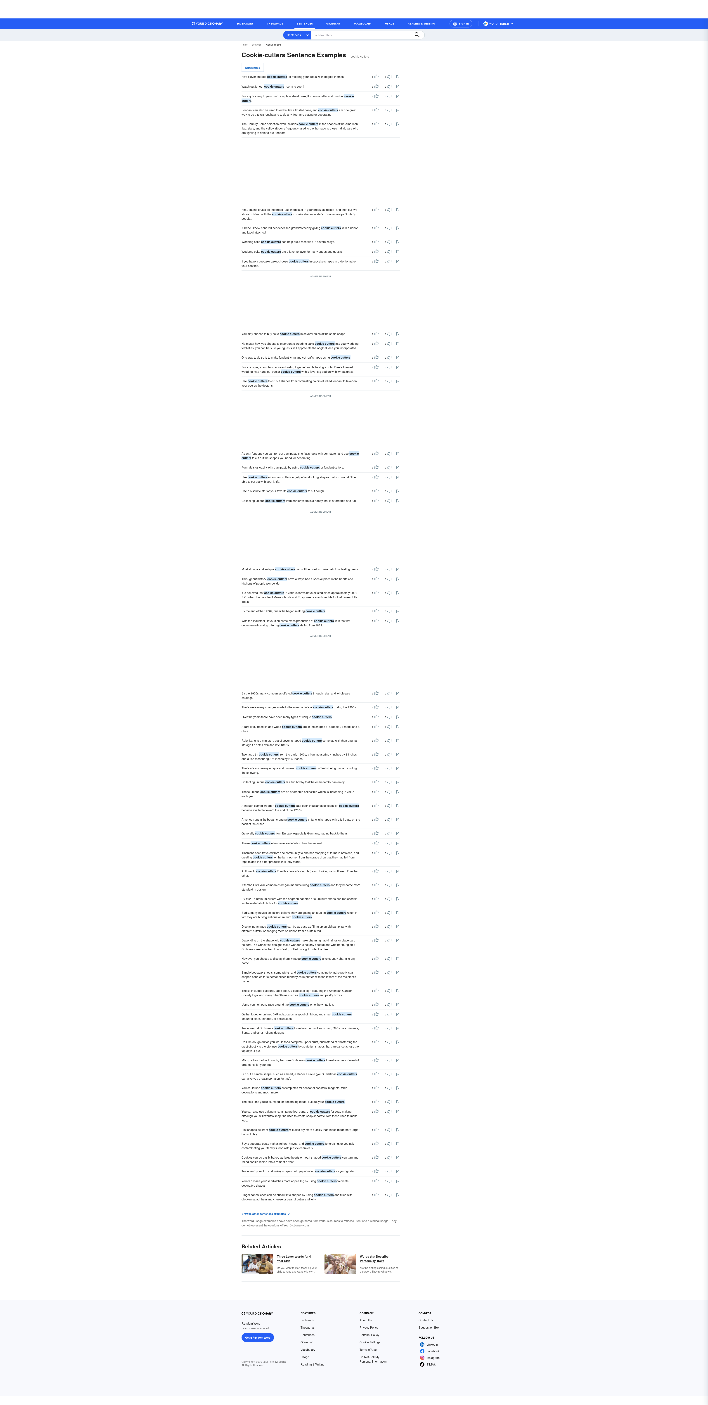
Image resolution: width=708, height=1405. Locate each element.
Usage (305, 1357)
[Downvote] (389, 77)
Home (245, 44)
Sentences (294, 35)
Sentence (256, 44)
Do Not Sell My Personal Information (373, 1359)
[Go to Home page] (207, 23)
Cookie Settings (370, 1342)
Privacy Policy (369, 1327)
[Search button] (418, 35)
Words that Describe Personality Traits (374, 1258)
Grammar (307, 1342)
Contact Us (426, 1320)
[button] (461, 23)
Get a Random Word (257, 1337)
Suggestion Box (429, 1327)
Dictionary (307, 1320)
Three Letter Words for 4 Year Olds (294, 1258)
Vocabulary (308, 1349)
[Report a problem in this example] (397, 77)
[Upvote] (376, 77)
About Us (366, 1320)
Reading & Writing (312, 1364)
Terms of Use (368, 1349)
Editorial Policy (369, 1335)
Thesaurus (308, 1327)
